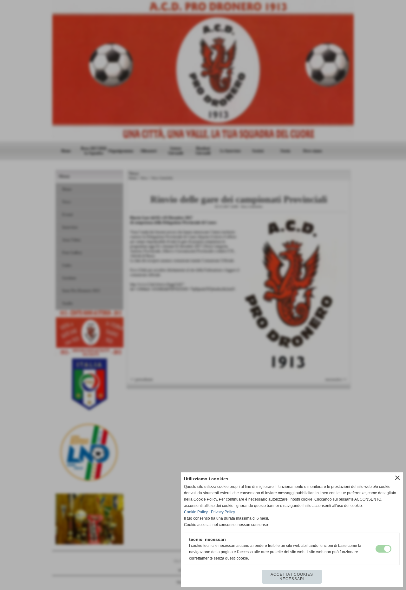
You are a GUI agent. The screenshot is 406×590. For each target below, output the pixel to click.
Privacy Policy (223, 512)
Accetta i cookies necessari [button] (292, 576)
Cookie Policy (196, 512)
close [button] (397, 478)
